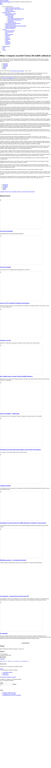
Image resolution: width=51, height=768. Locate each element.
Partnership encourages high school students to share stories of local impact (20, 449)
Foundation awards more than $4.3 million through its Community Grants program (23, 523)
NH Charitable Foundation (5, 1)
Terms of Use (5, 744)
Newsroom (7, 41)
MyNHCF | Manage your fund (9, 763)
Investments (7, 39)
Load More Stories (25, 714)
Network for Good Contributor (17, 70)
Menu (1, 3)
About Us (5, 29)
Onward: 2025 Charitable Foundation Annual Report (14, 303)
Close (2, 754)
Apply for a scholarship (10, 11)
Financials (7, 38)
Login (4, 47)
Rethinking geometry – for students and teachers (13, 560)
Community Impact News (5, 191)
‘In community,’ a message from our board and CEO (14, 667)
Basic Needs (10, 16)
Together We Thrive (9, 15)
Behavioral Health (12, 22)
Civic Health (10, 17)
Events (6, 40)
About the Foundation (10, 30)
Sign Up (2, 740)
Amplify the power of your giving (12, 7)
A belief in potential (5, 485)
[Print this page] (4, 68)
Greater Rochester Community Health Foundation (15, 25)
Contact (4, 50)
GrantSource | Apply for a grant (9, 765)
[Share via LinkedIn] (5, 66)
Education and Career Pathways (14, 19)
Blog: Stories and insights (10, 13)
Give (4, 48)
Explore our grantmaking (10, 27)
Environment (10, 21)
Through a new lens (5, 340)
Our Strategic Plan (9, 31)
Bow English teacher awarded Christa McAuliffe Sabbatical (16, 376)
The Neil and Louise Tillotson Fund (12, 23)
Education (19, 191)
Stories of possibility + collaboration (9, 413)
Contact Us (7, 44)
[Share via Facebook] (5, 63)
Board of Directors (9, 34)
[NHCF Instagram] (5, 64)
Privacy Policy (6, 745)
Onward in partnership (6, 231)
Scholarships (14, 191)
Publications (7, 42)
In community (4, 704)
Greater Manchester (26, 191)
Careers (6, 36)
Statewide (33, 191)
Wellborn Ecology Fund (10, 24)
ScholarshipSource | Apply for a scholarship (12, 766)
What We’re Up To (7, 12)
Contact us (2, 730)
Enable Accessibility (4, 0)
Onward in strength (5, 267)
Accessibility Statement (7, 743)
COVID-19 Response (9, 28)
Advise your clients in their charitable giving (14, 8)
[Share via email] (4, 67)
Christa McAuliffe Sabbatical (8, 77)
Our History (7, 35)
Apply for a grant (9, 10)
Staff (6, 33)
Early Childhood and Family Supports (16, 18)
